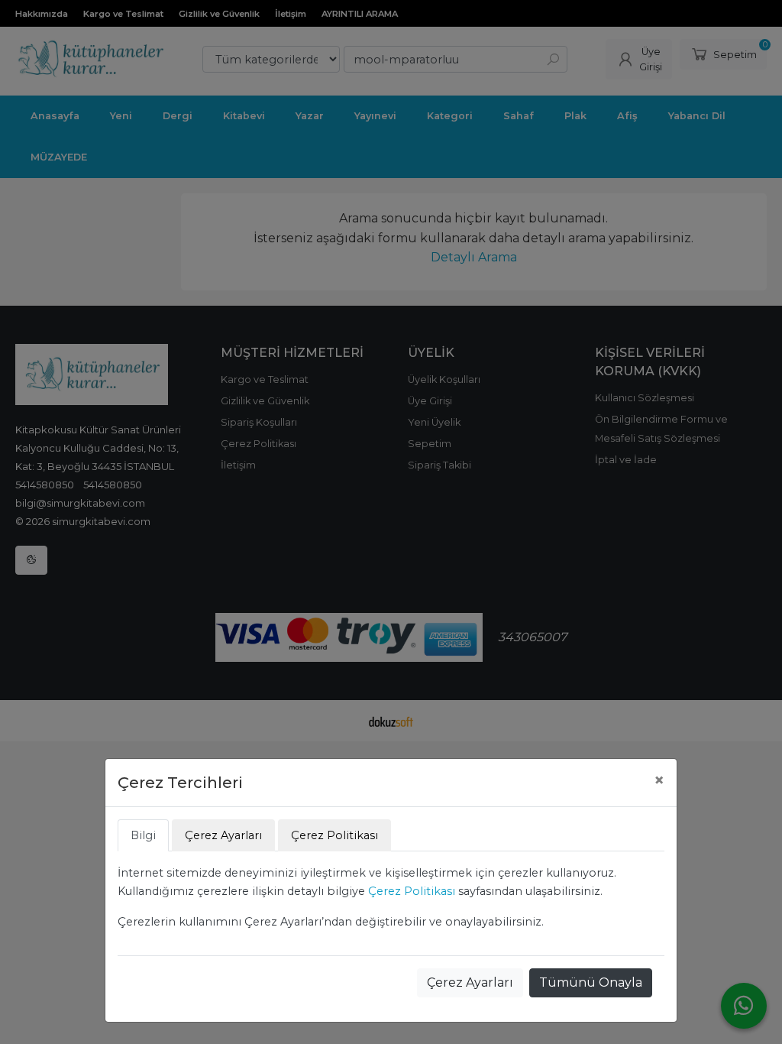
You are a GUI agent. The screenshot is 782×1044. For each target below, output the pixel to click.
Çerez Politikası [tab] (334, 835)
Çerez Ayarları (470, 982)
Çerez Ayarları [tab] (223, 835)
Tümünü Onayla (590, 982)
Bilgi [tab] (143, 835)
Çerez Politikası (411, 891)
